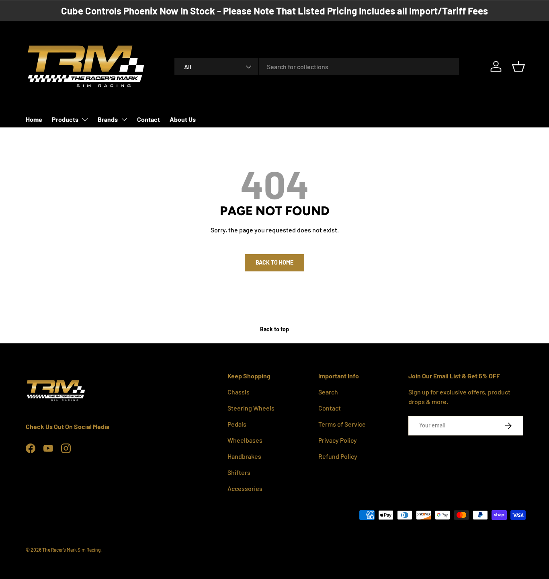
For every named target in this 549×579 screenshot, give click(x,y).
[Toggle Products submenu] (85, 119)
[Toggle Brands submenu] (124, 119)
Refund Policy (337, 456)
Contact (148, 119)
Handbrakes (244, 456)
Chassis (238, 392)
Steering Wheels (250, 408)
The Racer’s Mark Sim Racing (71, 549)
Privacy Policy (337, 440)
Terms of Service (342, 424)
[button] (518, 66)
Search (328, 392)
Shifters (238, 472)
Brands (108, 119)
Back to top (274, 329)
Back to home (274, 262)
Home (34, 119)
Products (65, 119)
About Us (183, 119)
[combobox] (316, 66)
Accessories (244, 488)
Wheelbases (244, 440)
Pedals (236, 424)
